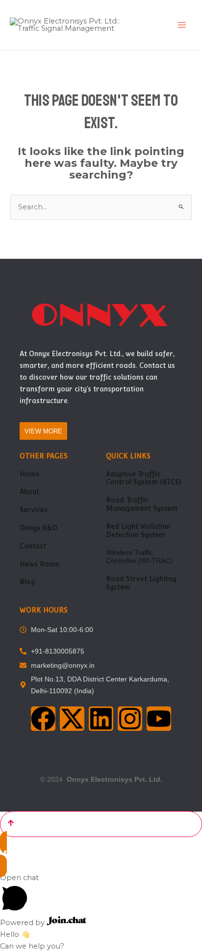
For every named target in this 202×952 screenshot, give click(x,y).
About (29, 492)
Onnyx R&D (38, 528)
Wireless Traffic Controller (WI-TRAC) (139, 556)
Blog (27, 582)
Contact (33, 546)
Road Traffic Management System (141, 504)
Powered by (23, 922)
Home (30, 474)
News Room (40, 564)
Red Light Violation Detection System (138, 530)
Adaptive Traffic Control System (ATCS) (143, 478)
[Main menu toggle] (182, 25)
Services (34, 510)
